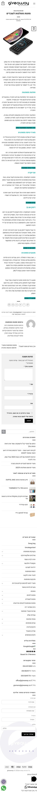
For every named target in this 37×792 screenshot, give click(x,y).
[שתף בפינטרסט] (13, 305)
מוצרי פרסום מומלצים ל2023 (25, 467)
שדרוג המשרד (30, 631)
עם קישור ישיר (16, 314)
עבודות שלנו (31, 615)
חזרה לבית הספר (29, 559)
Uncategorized (18, 11)
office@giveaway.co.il (24, 680)
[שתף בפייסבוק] (24, 305)
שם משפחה (31, 707)
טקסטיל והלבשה (29, 563)
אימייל (30, 394)
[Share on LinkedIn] (9, 305)
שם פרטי (32, 698)
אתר (31, 403)
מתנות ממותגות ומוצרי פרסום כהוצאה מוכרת (9, 346)
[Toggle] (2, 551)
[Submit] (4, 432)
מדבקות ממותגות (29, 579)
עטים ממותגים (30, 623)
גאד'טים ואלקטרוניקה (28, 555)
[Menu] (34, 3)
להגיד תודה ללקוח (29, 575)
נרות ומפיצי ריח (30, 607)
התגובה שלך (28, 366)
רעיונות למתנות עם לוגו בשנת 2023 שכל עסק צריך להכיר (20, 458)
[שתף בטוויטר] (20, 305)
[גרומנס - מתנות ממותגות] (18, 3)
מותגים (33, 591)
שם (31, 384)
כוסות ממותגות (30, 571)
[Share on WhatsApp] (27, 305)
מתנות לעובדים (30, 599)
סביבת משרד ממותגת (28, 611)
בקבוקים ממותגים (29, 551)
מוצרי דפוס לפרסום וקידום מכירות (23, 583)
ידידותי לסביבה (30, 567)
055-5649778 (26, 676)
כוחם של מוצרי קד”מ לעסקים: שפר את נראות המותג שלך (20, 445)
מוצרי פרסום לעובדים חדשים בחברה (23, 463)
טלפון (33, 724)
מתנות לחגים (31, 595)
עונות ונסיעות (30, 619)
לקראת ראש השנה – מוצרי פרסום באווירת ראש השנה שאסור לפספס (19, 451)
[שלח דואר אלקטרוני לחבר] (16, 305)
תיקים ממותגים (30, 635)
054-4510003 (27, 666)
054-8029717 (26, 671)
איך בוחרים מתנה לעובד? (27, 346)
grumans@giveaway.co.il (22, 685)
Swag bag (31, 543)
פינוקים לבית (31, 627)
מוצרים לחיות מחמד (28, 587)
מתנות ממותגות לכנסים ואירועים (24, 603)
